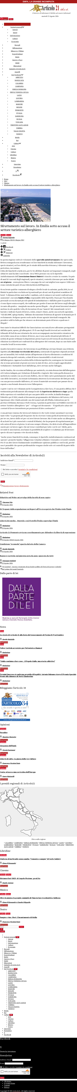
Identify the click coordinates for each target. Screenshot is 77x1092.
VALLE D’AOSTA (19, 131)
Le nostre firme (9, 1083)
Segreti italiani (17, 54)
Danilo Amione (7, 883)
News (2, 631)
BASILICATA (19, 80)
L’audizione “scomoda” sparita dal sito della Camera (23, 544)
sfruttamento (24, 486)
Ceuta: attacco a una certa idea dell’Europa (17, 772)
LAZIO (19, 95)
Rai (17, 141)
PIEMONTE (19, 110)
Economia (15, 42)
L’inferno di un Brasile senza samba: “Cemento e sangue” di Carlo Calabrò (30, 859)
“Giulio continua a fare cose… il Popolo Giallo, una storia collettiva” (27, 661)
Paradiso (3, 733)
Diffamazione (17, 48)
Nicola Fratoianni (8, 750)
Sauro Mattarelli (8, 776)
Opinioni (3, 729)
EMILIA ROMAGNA (19, 89)
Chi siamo (7, 1081)
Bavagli (17, 45)
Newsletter (17, 167)
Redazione (6, 514)
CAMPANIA (19, 86)
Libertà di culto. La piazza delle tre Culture (18, 759)
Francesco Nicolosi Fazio (11, 763)
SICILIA (19, 119)
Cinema (13, 149)
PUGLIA (19, 113)
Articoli (3, 235)
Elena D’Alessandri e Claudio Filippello (16, 902)
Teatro (13, 161)
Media (17, 138)
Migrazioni (17, 66)
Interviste (17, 164)
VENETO (19, 134)
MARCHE (19, 104)
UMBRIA (19, 128)
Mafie (17, 57)
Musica (13, 158)
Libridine (13, 155)
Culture (15, 39)
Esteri (15, 33)
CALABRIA (19, 83)
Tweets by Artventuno (8, 1051)
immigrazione (9, 486)
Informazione (15, 36)
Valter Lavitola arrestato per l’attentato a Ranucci (21, 648)
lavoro (16, 486)
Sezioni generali (16, 27)
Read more (4, 642)
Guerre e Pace (17, 60)
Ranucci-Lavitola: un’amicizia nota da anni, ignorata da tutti (26, 556)
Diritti (17, 63)
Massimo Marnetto (9, 737)
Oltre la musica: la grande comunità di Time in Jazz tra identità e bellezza (30, 898)
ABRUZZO (19, 77)
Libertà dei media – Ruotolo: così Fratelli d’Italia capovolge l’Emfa (29, 521)
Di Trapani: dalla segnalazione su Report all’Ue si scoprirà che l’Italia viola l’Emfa (35, 509)
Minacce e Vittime (17, 51)
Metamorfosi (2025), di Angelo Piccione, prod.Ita (20, 879)
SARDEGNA (19, 116)
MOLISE (19, 107)
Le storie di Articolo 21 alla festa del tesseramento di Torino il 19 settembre (32, 635)
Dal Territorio (16, 75)
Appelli (17, 72)
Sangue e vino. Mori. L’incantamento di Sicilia (18, 917)
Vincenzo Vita (7, 502)
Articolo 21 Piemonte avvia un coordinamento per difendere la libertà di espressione (37, 532)
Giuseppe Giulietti (9, 561)
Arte (13, 146)
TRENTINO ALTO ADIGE (19, 125)
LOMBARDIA (19, 101)
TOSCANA (19, 122)
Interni (15, 30)
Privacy (6, 1087)
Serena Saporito (9, 238)
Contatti (7, 1085)
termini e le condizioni (28, 469)
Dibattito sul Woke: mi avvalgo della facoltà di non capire (25, 497)
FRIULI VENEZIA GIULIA (19, 92)
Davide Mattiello (8, 549)
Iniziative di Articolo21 (17, 69)
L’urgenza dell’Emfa (8, 746)
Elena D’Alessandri (9, 863)
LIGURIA (19, 98)
